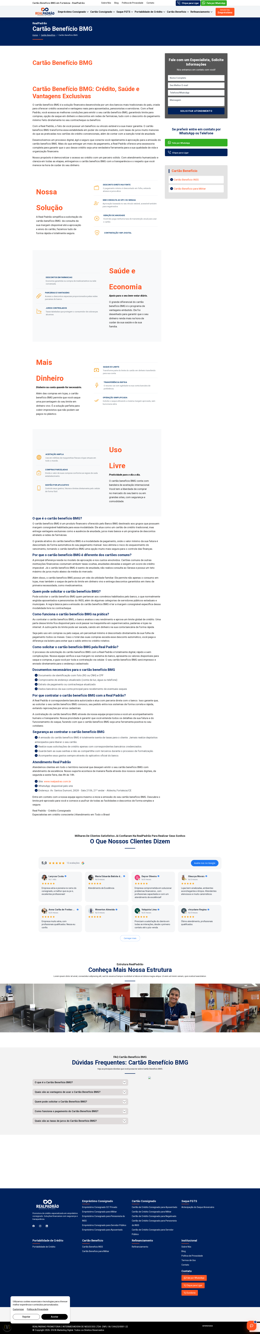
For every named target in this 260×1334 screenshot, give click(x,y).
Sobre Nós (106, 3)
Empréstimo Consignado (72, 11)
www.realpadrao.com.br (57, 781)
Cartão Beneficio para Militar (190, 188)
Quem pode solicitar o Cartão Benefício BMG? (61, 1101)
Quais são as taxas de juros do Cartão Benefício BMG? (66, 1120)
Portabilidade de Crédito (149, 11)
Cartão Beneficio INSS (186, 179)
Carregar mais (130, 938)
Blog (116, 3)
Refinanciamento (200, 11)
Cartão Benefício (177, 11)
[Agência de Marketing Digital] (207, 1327)
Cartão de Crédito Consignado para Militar (151, 1211)
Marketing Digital (65, 1330)
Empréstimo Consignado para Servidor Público (104, 1225)
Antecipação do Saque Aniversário (197, 1207)
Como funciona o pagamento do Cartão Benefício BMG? (66, 1111)
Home (35, 35)
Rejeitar (26, 1316)
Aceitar (54, 1316)
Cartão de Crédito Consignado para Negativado (154, 1216)
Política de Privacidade (132, 3)
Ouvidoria (190, 1293)
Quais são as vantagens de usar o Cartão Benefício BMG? (68, 1092)
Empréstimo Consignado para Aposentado (102, 1230)
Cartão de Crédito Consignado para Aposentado (154, 1207)
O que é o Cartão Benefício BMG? (54, 1082)
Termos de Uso (188, 1260)
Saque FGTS (123, 11)
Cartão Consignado (101, 11)
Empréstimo (225, 11)
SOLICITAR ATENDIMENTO (196, 111)
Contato (150, 3)
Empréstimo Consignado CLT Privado (99, 1207)
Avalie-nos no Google (204, 863)
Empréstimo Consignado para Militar (99, 1211)
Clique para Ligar (190, 3)
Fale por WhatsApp (215, 3)
